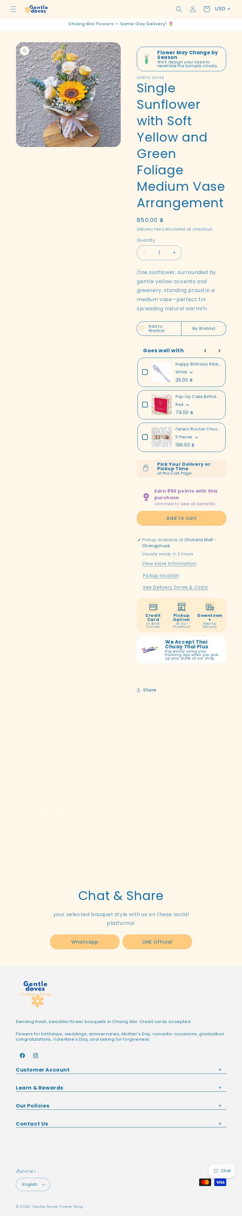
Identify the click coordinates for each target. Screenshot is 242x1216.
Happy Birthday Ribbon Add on (198, 364)
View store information (169, 563)
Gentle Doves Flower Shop (57, 1206)
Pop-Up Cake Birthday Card (198, 396)
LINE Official (157, 941)
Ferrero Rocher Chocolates (198, 429)
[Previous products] (205, 350)
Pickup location (161, 575)
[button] (13, 9)
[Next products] (219, 350)
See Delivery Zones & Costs (175, 587)
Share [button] (150, 690)
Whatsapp (85, 941)
